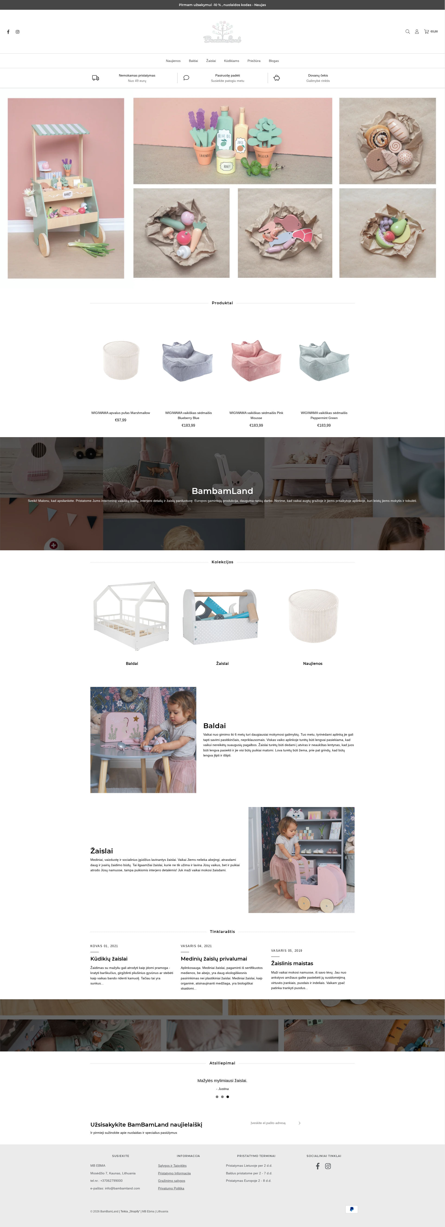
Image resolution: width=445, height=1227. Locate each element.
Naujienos (173, 61)
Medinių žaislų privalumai (214, 959)
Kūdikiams (231, 61)
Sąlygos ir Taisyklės (172, 1165)
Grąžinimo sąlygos (171, 1180)
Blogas (274, 61)
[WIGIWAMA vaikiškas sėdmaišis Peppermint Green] (324, 360)
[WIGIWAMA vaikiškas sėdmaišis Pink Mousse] (256, 360)
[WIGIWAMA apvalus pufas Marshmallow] (120, 360)
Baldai (193, 61)
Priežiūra (254, 61)
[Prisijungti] (414, 31)
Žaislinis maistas (292, 963)
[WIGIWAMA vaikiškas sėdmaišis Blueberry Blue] (188, 360)
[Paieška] (405, 31)
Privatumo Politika (171, 1188)
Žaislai (211, 61)
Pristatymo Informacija (174, 1173)
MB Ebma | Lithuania (155, 1211)
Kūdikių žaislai (108, 959)
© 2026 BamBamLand (104, 1211)
